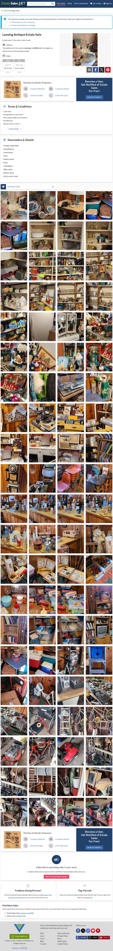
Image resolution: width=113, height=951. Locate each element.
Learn (42, 936)
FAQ (42, 933)
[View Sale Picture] (14, 205)
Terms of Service (63, 933)
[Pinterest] (98, 930)
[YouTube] (93, 930)
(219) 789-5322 (61, 95)
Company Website (37, 89)
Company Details (62, 89)
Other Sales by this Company (23, 22)
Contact (43, 944)
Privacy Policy (62, 936)
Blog (42, 941)
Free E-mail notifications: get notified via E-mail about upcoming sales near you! (56, 926)
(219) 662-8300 (36, 95)
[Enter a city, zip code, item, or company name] (52, 4)
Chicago (19, 916)
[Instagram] (88, 930)
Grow (42, 939)
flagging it (89, 897)
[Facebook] (78, 930)
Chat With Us (21, 936)
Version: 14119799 (19, 948)
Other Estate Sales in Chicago (23, 25)
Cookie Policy (62, 944)
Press (59, 939)
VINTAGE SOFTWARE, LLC (25, 941)
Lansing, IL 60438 (27, 913)
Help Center (62, 941)
